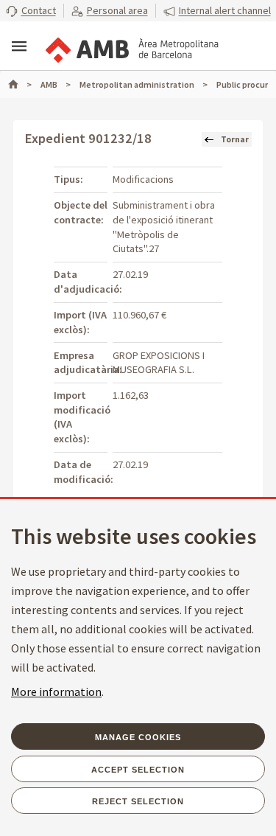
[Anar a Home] (20, 84)
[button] (31, 11)
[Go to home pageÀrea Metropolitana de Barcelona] (131, 47)
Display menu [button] (19, 46)
